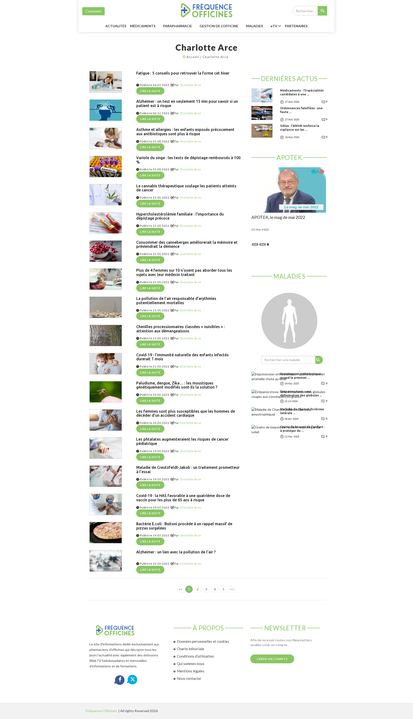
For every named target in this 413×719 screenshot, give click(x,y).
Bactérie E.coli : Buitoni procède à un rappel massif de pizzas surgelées (184, 526)
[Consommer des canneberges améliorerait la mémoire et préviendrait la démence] (105, 251)
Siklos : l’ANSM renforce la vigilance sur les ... (299, 127)
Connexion (93, 11)
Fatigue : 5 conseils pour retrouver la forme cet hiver (182, 73)
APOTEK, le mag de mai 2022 (278, 217)
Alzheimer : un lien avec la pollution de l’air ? (176, 552)
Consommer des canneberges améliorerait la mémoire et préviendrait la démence (187, 244)
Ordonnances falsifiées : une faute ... (301, 110)
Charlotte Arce (215, 57)
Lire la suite (150, 90)
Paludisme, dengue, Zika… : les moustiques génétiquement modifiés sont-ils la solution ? (176, 385)
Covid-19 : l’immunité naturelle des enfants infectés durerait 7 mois (182, 357)
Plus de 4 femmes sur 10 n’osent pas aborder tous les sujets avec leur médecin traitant (184, 272)
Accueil (192, 57)
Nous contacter (189, 678)
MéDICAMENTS (142, 26)
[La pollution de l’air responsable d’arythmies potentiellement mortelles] (105, 307)
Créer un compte (272, 659)
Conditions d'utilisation (195, 656)
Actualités (115, 26)
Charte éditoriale (190, 649)
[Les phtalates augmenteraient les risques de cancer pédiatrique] (105, 448)
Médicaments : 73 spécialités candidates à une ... (302, 92)
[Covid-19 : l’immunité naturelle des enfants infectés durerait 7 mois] (105, 363)
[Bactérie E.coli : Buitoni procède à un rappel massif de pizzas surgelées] (105, 532)
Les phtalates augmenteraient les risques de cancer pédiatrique (182, 441)
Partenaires (296, 26)
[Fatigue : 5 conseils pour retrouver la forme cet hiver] (105, 82)
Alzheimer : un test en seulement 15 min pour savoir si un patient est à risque (187, 103)
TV (274, 26)
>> (232, 589)
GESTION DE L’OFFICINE (219, 26)
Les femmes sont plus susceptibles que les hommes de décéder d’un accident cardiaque (185, 413)
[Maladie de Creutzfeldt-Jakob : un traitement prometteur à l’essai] (105, 476)
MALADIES (254, 26)
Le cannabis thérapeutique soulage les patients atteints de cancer (186, 188)
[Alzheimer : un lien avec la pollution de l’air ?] (105, 561)
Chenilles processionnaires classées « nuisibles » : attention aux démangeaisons (180, 329)
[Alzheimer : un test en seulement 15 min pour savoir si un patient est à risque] (105, 110)
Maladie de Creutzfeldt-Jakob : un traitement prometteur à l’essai (187, 469)
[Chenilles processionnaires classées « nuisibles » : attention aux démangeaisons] (105, 335)
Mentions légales (190, 671)
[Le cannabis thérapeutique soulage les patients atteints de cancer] (105, 194)
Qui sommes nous (190, 663)
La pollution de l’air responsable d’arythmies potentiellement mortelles (176, 301)
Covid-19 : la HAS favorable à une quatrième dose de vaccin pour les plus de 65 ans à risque (183, 498)
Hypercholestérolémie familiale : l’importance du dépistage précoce (180, 216)
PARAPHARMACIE (177, 26)
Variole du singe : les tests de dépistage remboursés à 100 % (188, 160)
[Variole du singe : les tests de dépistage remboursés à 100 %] (105, 166)
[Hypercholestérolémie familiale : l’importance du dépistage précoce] (105, 223)
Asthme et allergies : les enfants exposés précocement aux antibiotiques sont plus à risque (185, 132)
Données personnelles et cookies (203, 641)
